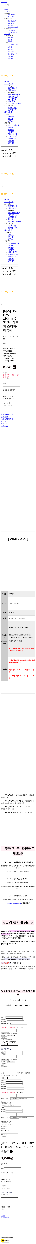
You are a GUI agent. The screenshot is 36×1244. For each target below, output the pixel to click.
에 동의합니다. (13, 1028)
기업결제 (10, 56)
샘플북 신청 (11, 55)
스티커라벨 (11, 23)
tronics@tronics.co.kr (14, 903)
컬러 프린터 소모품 (13, 27)
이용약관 (3, 1215)
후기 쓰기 (4, 1044)
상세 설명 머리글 (7, 414)
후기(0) (3, 421)
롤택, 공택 (10, 25)
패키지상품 (7, 34)
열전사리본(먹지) (12, 20)
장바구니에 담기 (6, 1188)
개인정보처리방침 (5, 1217)
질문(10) (4, 423)
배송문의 (10, 49)
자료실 (10, 46)
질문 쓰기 (4, 1078)
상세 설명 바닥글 (7, 419)
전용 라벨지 (11, 16)
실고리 (10, 39)
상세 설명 (4, 417)
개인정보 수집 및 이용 (8, 1028)
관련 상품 (4, 426)
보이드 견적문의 (12, 53)
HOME (6, 10)
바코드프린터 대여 (13, 44)
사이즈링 (10, 37)
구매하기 (4, 1137)
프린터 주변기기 (12, 32)
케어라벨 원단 (12, 22)
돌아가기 (4, 1124)
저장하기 (4, 1037)
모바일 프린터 (12, 15)
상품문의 (10, 48)
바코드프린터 (11, 30)
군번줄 (10, 41)
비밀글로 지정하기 (7, 1103)
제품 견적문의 (12, 51)
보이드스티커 (8, 11)
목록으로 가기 (5, 1105)
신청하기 (4, 1209)
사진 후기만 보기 (8, 1040)
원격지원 (10, 58)
